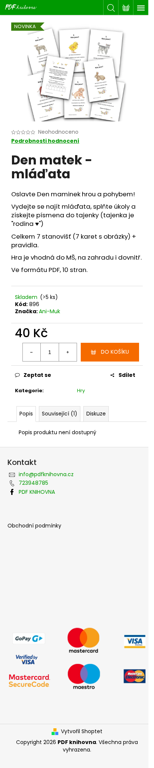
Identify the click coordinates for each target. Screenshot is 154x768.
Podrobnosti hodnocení (45, 141)
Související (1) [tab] (59, 413)
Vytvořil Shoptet (81, 731)
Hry (81, 390)
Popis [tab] (26, 413)
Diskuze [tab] (96, 413)
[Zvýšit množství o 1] (68, 352)
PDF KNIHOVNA (37, 492)
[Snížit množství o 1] (32, 352)
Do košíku (115, 352)
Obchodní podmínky (34, 525)
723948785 (33, 483)
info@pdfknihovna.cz (46, 474)
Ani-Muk (49, 311)
